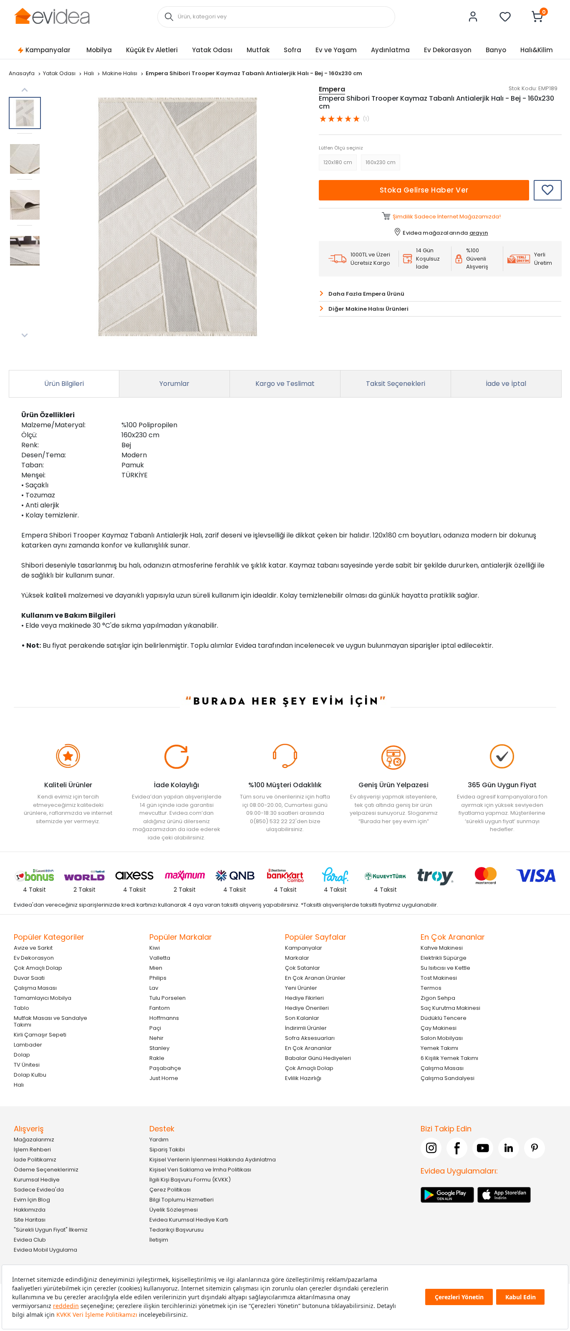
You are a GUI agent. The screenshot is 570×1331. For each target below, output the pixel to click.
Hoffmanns (164, 1018)
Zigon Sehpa (438, 997)
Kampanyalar (48, 50)
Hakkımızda (29, 1209)
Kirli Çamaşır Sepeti (40, 1034)
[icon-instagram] (431, 1147)
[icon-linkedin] (508, 1147)
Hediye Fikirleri (304, 997)
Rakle (156, 1058)
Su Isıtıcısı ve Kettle (445, 967)
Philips (157, 977)
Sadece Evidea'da (39, 1189)
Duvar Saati (29, 977)
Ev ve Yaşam (336, 50)
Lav (153, 987)
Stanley (159, 1048)
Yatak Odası (212, 50)
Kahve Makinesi (442, 947)
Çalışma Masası (35, 987)
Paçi (155, 1028)
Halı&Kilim (536, 50)
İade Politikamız (35, 1159)
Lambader (28, 1044)
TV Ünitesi (27, 1064)
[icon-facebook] (456, 1147)
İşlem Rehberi (32, 1149)
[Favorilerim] (505, 16)
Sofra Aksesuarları (310, 1038)
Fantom (159, 1008)
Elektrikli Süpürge (444, 957)
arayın (478, 233)
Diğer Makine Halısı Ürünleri (368, 309)
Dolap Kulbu (30, 1074)
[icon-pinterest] (534, 1147)
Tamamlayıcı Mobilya (42, 997)
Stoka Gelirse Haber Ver (424, 190)
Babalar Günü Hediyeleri (318, 1058)
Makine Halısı (120, 73)
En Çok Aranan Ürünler (315, 977)
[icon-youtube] (482, 1147)
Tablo (21, 1008)
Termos (431, 987)
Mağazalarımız (34, 1139)
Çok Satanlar (302, 967)
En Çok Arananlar (308, 1048)
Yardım (159, 1139)
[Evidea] (52, 16)
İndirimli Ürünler (306, 1028)
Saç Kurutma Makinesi (450, 1008)
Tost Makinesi (439, 977)
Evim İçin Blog (32, 1199)
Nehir (156, 1038)
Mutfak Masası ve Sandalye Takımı (50, 1021)
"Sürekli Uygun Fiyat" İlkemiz (51, 1229)
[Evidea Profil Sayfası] (473, 16)
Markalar (297, 957)
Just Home (163, 1078)
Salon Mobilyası (442, 1038)
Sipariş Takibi (167, 1149)
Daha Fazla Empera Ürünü (366, 294)
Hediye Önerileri (307, 1008)
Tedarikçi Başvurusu (176, 1229)
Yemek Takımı (439, 1048)
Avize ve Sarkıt (33, 947)
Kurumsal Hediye (37, 1179)
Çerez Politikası (170, 1189)
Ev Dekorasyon (448, 50)
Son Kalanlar (302, 1018)
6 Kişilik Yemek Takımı (449, 1058)
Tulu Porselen (167, 997)
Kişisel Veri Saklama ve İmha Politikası (200, 1169)
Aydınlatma (390, 50)
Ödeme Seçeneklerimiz (46, 1169)
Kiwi (154, 947)
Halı (89, 73)
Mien (155, 967)
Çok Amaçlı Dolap (38, 967)
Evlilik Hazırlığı (303, 1078)
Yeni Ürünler (301, 987)
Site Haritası (29, 1219)
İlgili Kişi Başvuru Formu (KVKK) (190, 1179)
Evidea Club (30, 1239)
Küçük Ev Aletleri (152, 50)
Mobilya (99, 50)
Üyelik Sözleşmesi (173, 1209)
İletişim (158, 1239)
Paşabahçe (165, 1068)
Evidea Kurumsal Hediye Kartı (188, 1219)
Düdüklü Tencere (444, 1018)
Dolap (22, 1054)
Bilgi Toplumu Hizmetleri (181, 1199)
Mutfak (258, 50)
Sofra (292, 50)
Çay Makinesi (439, 1028)
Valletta (159, 957)
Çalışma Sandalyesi (447, 1078)
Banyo (496, 50)
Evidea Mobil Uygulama (45, 1249)
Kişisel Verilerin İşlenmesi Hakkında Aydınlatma (212, 1159)
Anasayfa (22, 73)
